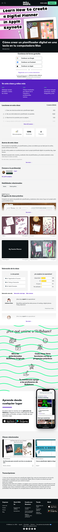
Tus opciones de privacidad (42, 524)
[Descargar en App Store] (51, 506)
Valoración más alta (7, 293)
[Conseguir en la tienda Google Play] (23, 421)
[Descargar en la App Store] (8, 421)
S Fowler (32, 235)
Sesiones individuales (39, 513)
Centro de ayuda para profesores (29, 512)
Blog (3, 512)
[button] (2, 3)
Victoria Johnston (7, 465)
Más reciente (29, 293)
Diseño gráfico (13, 186)
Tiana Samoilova (33, 259)
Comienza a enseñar (28, 508)
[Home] (27, 3)
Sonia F (37, 465)
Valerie (3, 235)
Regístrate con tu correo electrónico (29, 72)
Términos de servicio (33, 75)
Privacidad (26, 524)
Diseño (4, 186)
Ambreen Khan (9, 303)
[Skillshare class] (18, 448)
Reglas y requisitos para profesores (28, 515)
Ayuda (20, 524)
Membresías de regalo (39, 506)
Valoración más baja (19, 293)
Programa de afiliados (17, 508)
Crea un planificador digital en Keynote (46, 461)
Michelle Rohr (6, 49)
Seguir (15, 171)
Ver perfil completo (7, 176)
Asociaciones (17, 511)
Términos (33, 524)
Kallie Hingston (5, 259)
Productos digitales (38, 509)
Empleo (4, 507)
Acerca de (4, 505)
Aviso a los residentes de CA (29, 526)
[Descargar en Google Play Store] (51, 511)
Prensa (4, 509)
